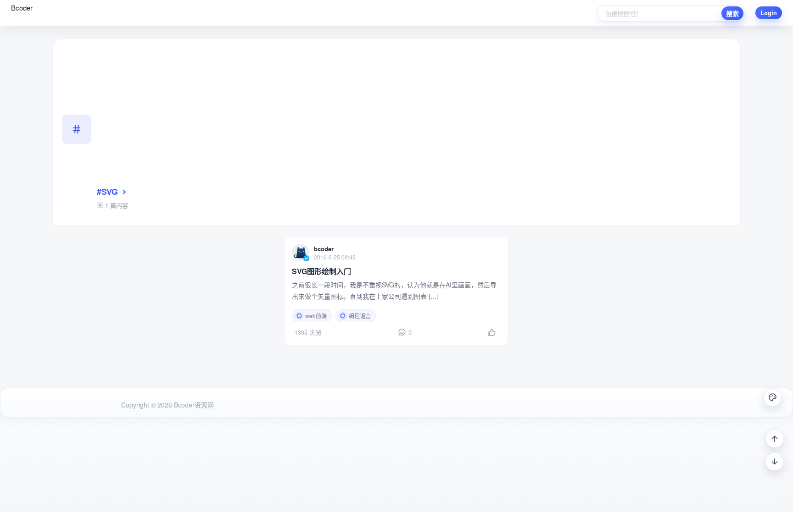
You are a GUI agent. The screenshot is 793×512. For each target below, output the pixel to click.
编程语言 (360, 315)
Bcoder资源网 (193, 404)
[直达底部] (774, 461)
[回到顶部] (774, 438)
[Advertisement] (414, 117)
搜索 (732, 13)
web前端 (316, 315)
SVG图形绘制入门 (321, 271)
